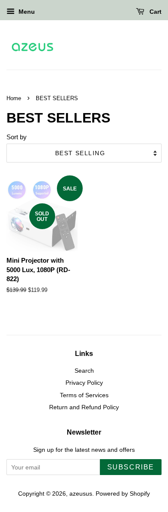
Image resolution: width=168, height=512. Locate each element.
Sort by (16, 137)
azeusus (80, 493)
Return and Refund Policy (84, 407)
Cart (155, 11)
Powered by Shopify (123, 493)
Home (13, 98)
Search (84, 370)
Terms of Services (84, 395)
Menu (26, 11)
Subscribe (130, 467)
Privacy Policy (84, 382)
